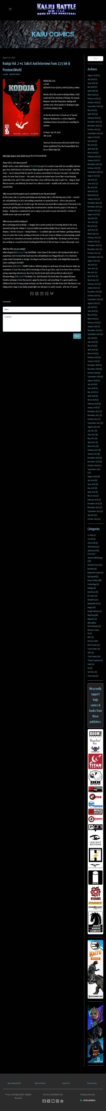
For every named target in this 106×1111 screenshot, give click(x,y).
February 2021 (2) (94, 284)
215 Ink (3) (92, 539)
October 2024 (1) (94, 130)
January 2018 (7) (94, 408)
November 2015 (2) (95, 507)
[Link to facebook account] (44, 1101)
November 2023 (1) (95, 164)
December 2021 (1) (95, 245)
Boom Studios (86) (95, 580)
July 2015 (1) (92, 515)
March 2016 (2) (93, 496)
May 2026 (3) (92, 87)
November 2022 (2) (95, 207)
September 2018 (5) (95, 377)
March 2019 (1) (93, 354)
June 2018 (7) (93, 388)
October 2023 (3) (94, 168)
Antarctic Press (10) (95, 565)
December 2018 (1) (95, 365)
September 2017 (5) (95, 423)
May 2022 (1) (92, 226)
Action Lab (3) (93, 543)
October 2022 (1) (94, 211)
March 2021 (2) (93, 280)
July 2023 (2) (92, 180)
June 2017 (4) (93, 435)
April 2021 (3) (93, 276)
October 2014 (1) (94, 519)
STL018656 (34, 166)
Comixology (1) (93, 584)
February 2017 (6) (94, 450)
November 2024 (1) (95, 126)
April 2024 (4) (93, 149)
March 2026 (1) (93, 95)
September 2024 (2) (95, 133)
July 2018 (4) (92, 384)
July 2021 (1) (92, 265)
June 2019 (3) (93, 342)
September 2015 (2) (95, 511)
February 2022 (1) (94, 238)
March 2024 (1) (93, 153)
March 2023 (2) (93, 195)
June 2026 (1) (93, 83)
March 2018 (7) (93, 400)
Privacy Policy (92, 1083)
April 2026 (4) (93, 91)
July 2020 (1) (92, 307)
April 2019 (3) (93, 350)
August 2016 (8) (94, 477)
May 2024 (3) (92, 145)
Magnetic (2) (92, 619)
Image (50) (92, 607)
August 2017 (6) (94, 427)
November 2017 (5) (95, 415)
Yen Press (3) (92, 672)
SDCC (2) (91, 653)
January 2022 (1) (94, 242)
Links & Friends (40, 1083)
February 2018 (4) (94, 404)
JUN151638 (19, 277)
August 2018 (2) (94, 381)
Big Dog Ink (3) (93, 577)
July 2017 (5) (92, 431)
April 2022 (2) (93, 230)
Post (77, 336)
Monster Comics (14, 74)
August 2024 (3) (94, 137)
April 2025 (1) (93, 114)
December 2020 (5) (95, 292)
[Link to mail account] (61, 1101)
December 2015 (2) (95, 504)
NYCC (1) (91, 637)
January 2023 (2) (94, 199)
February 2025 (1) (94, 118)
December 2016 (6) (95, 458)
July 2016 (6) (92, 480)
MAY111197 (19, 252)
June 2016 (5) (93, 484)
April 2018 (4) (93, 396)
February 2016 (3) (94, 500)
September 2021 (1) (95, 257)
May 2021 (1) (92, 272)
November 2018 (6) (95, 369)
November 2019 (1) (95, 330)
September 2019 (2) (95, 334)
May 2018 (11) (93, 392)
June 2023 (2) (93, 184)
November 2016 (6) (95, 462)
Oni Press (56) (93, 641)
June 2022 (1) (93, 222)
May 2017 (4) (92, 439)
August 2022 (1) (94, 215)
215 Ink (5, 74)
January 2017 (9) (94, 454)
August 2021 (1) (94, 261)
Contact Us (66, 1083)
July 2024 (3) (92, 141)
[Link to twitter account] (48, 1101)
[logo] (56, 9)
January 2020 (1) (94, 327)
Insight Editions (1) (95, 611)
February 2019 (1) (94, 357)
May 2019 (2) (92, 346)
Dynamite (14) (93, 600)
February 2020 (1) (94, 323)
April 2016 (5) (93, 492)
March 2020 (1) (93, 319)
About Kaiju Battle (14, 1083)
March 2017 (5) (93, 446)
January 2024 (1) (94, 160)
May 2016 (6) (92, 488)
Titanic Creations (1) (95, 660)
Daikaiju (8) (92, 588)
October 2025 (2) (94, 103)
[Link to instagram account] (57, 1101)
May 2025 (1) (92, 110)
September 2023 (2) (95, 172)
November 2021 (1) (95, 249)
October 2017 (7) (94, 419)
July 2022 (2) (92, 218)
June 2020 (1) (93, 311)
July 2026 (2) (92, 79)
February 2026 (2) (94, 99)
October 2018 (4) (94, 373)
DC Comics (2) (92, 596)
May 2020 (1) (92, 315)
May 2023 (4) (92, 187)
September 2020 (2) (95, 299)
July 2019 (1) (92, 338)
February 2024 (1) (94, 157)
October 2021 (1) (94, 253)
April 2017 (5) (93, 442)
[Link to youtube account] (53, 1101)
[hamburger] (10, 9)
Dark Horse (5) (93, 592)
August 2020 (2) (94, 303)
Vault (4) (91, 664)
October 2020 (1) (94, 296)
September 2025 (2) (95, 106)
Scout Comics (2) (94, 649)
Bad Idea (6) (92, 569)
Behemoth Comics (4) (95, 573)
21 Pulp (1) (92, 535)
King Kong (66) (93, 615)
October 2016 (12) (94, 466)
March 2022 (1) (93, 234)
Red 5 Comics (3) (94, 645)
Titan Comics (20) (94, 657)
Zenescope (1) (93, 676)
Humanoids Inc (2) (94, 604)
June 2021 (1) (93, 269)
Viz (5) (90, 668)
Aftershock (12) (93, 547)
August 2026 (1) (94, 75)
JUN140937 (17, 266)
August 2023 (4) (94, 176)
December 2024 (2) (95, 122)
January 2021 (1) (94, 288)
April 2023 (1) (93, 191)
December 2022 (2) (95, 203)
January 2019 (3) (94, 361)
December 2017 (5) (95, 411)
